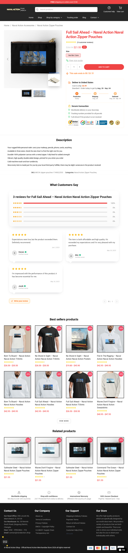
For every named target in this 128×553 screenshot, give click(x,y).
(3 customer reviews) (85, 42)
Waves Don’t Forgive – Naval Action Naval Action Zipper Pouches (47, 470)
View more (64, 421)
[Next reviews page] (116, 301)
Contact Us (70, 527)
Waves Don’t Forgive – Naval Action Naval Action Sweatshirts (109, 404)
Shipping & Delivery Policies (76, 516)
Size (67, 51)
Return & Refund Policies (75, 523)
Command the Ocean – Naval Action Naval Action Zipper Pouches (110, 470)
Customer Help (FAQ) (74, 530)
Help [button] (123, 550)
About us (39, 516)
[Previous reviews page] (104, 301)
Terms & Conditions (43, 520)
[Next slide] (58, 59)
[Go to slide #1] (26, 93)
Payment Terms (72, 520)
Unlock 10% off (5, 542)
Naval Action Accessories (23, 25)
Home (6, 25)
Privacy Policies (42, 523)
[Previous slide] (7, 59)
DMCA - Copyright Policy (45, 527)
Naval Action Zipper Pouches (50, 25)
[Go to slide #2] (40, 93)
